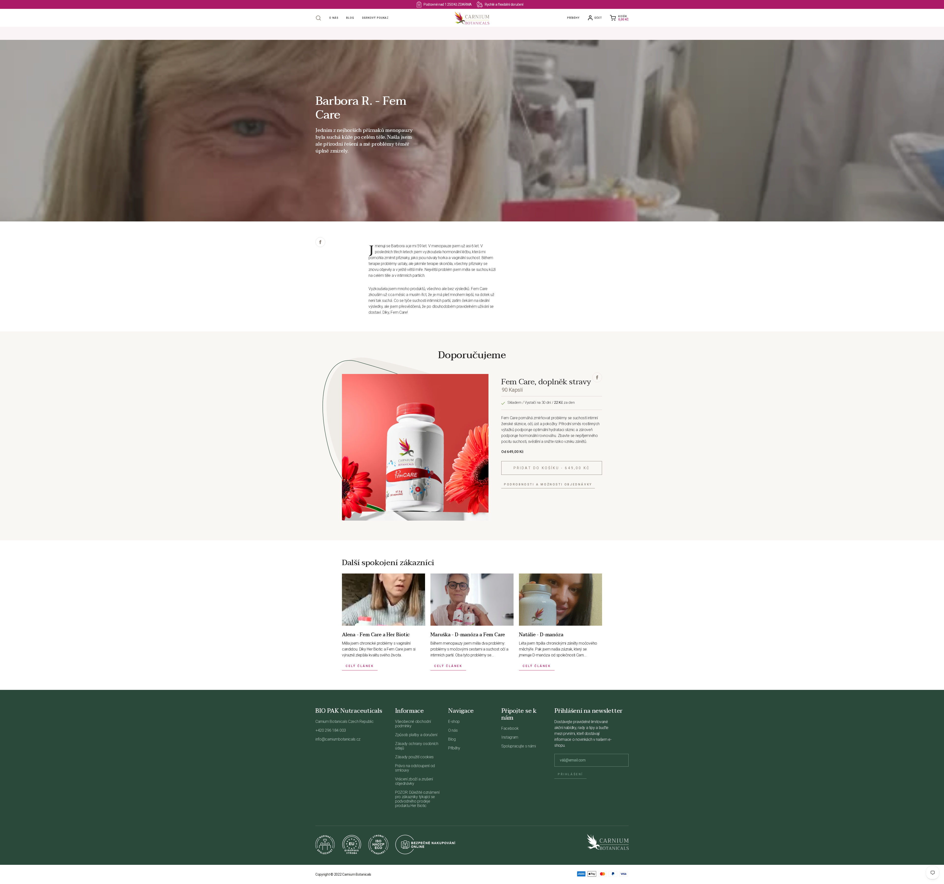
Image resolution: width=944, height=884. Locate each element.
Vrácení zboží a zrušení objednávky (414, 781)
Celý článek (360, 666)
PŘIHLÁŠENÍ (570, 774)
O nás (452, 730)
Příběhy (573, 17)
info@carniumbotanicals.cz (337, 739)
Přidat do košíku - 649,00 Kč (552, 468)
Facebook (509, 728)
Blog (350, 17)
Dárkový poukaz (375, 17)
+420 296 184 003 (330, 730)
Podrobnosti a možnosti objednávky (548, 484)
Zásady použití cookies (414, 757)
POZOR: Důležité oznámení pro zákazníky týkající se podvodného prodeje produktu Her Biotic (417, 799)
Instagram (509, 737)
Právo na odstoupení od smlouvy (415, 768)
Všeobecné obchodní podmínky (413, 723)
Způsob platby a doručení (416, 734)
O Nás (333, 17)
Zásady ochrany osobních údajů (416, 745)
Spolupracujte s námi (518, 746)
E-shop (454, 721)
